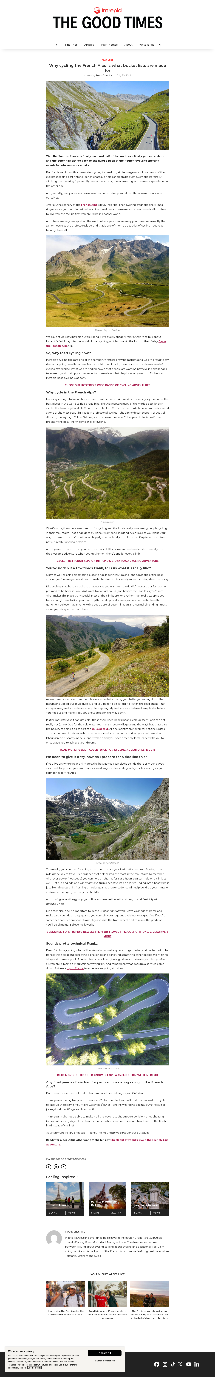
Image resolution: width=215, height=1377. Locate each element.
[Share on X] (56, 1166)
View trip (73, 1213)
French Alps (88, 204)
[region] (65, 1359)
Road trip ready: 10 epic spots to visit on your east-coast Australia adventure (107, 1314)
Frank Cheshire (104, 75)
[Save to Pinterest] (63, 1166)
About (128, 44)
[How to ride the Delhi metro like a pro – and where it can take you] (65, 1294)
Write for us (146, 44)
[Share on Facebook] (48, 1166)
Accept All (105, 1353)
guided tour (100, 728)
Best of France (58, 1205)
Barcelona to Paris (145, 1205)
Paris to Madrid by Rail (103, 1203)
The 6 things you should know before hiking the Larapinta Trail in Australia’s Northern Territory (149, 1314)
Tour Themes (109, 44)
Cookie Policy (34, 1368)
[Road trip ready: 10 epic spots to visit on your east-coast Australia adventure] (107, 1294)
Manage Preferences (105, 1361)
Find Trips (71, 44)
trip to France (75, 968)
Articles (89, 44)
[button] (50, 1302)
